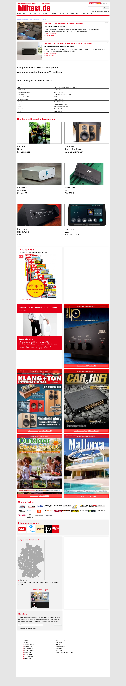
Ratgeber (70, 13)
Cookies (59, 648)
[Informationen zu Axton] (41, 507)
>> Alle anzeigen (49, 35)
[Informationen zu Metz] (58, 511)
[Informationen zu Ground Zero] (101, 507)
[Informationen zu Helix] (22, 511)
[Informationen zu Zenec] (48, 516)
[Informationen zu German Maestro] (93, 507)
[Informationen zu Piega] (84, 511)
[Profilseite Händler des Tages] (40, 607)
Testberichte (27, 13)
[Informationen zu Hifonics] (31, 511)
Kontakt (59, 650)
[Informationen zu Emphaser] (67, 507)
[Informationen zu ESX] (75, 507)
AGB (58, 644)
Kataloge (27, 652)
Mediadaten (60, 642)
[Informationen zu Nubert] (75, 511)
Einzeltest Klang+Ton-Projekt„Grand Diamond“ (73, 149)
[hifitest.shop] (55, 534)
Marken (46, 13)
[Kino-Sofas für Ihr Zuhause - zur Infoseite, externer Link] (30, 31)
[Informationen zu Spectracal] (101, 511)
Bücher (27, 642)
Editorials (27, 658)
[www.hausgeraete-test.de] (31, 534)
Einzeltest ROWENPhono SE (22, 190)
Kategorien (54, 13)
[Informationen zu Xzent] (39, 516)
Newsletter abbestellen (28, 628)
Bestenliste (38, 13)
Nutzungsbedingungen (64, 652)
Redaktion (28, 646)
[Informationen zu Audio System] (31, 507)
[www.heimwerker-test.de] (40, 534)
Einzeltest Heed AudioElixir (23, 232)
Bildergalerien (29, 650)
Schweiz (23, 580)
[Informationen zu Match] (48, 511)
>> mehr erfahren (26, 299)
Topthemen (28, 656)
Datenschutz (60, 646)
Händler (63, 13)
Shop (77, 13)
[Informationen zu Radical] (92, 511)
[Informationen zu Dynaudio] (58, 507)
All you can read (86, 13)
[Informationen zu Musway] (66, 511)
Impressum (60, 640)
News (19, 13)
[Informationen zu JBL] (39, 511)
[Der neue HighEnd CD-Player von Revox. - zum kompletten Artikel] (30, 51)
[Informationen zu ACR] (22, 507)
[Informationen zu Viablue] (30, 516)
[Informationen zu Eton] (84, 507)
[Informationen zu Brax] (48, 507)
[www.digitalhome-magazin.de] (22, 534)
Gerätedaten (28, 648)
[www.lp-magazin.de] (48, 534)
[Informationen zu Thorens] (22, 516)
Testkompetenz (30, 644)
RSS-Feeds (28, 654)
